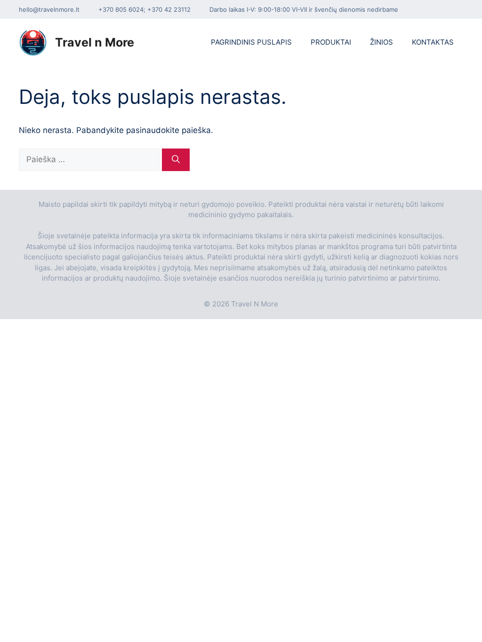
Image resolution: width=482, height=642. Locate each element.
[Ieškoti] (176, 160)
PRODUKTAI (331, 42)
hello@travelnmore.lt (49, 9)
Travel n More (94, 42)
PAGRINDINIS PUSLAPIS (251, 42)
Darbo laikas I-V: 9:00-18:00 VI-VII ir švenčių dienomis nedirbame (303, 9)
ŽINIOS (381, 42)
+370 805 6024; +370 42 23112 (144, 9)
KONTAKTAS (433, 42)
